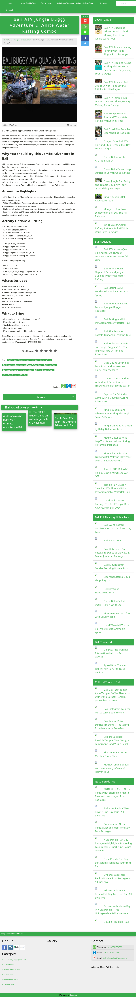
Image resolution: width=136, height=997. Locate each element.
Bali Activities (46, 3)
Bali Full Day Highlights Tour (14, 960)
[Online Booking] (22, 948)
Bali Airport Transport (65, 3)
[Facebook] (4, 948)
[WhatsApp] (63, 387)
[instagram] (10, 948)
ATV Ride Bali (8, 984)
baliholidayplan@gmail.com (115, 958)
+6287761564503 (114, 947)
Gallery (10, 933)
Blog (3, 933)
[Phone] (68, 387)
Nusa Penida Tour (10, 980)
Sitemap (18, 933)
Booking (103, 3)
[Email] (73, 387)
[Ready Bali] (16, 948)
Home (9, 3)
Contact (9, 10)
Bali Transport (8, 964)
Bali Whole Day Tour (84, 3)
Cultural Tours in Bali (11, 970)
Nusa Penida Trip (28, 3)
